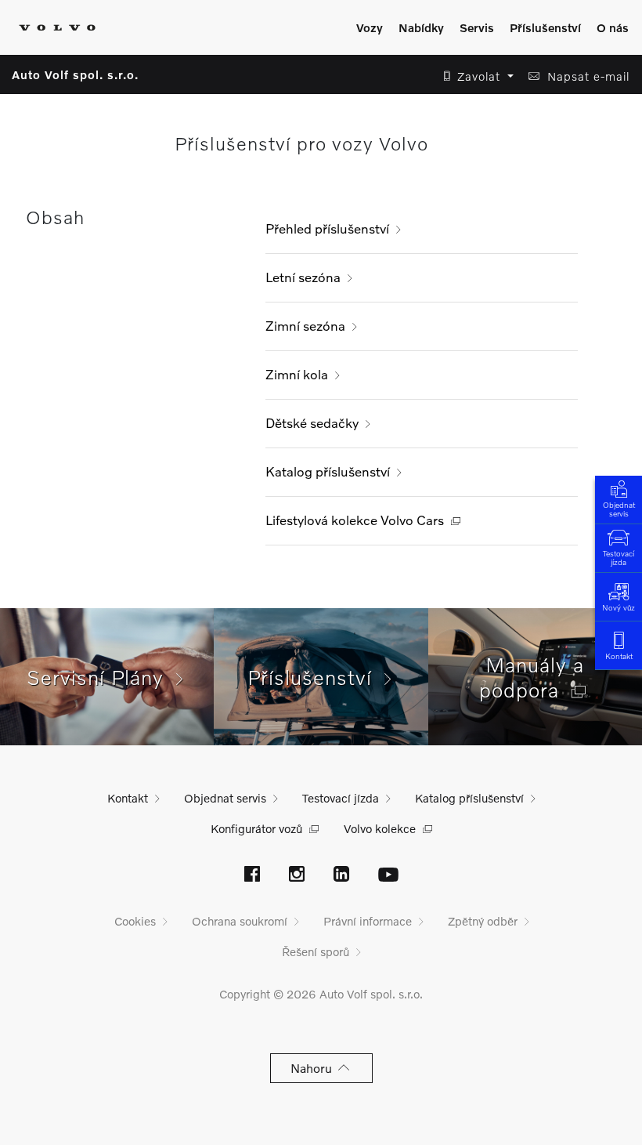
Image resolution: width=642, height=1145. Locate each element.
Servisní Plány (101, 677)
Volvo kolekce (380, 828)
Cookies (135, 921)
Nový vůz (618, 607)
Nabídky (421, 27)
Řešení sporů (315, 951)
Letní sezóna (303, 277)
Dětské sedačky (312, 423)
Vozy (369, 27)
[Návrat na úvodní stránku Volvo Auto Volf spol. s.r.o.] (57, 27)
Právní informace (367, 921)
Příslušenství (545, 27)
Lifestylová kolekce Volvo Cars (354, 520)
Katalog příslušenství (327, 471)
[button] (474, 76)
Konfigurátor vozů (256, 828)
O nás (613, 27)
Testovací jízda (618, 558)
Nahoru (314, 1067)
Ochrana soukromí (239, 921)
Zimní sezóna (305, 325)
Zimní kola (296, 374)
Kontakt (619, 656)
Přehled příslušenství (327, 228)
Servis (477, 27)
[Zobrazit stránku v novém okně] (252, 875)
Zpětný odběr (483, 921)
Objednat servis (619, 509)
